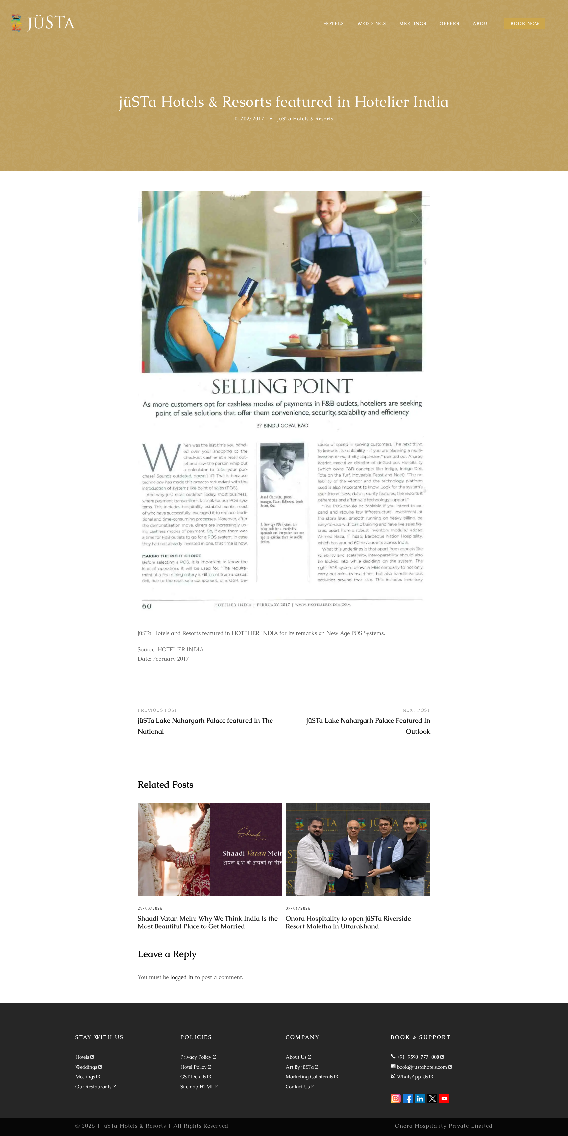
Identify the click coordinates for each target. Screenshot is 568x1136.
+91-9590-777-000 (418, 1057)
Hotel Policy (193, 1067)
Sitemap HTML (197, 1086)
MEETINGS (413, 23)
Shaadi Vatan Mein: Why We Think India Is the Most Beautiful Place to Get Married (208, 922)
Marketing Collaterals (309, 1077)
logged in (181, 977)
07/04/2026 (298, 908)
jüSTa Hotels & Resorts (305, 118)
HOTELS (333, 23)
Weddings (86, 1067)
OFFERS (450, 23)
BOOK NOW (525, 23)
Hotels (82, 1057)
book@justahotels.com (422, 1067)
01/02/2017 (249, 118)
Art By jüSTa (300, 1067)
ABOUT (482, 23)
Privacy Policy (195, 1057)
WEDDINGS (371, 23)
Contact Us (298, 1086)
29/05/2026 (150, 908)
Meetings (85, 1077)
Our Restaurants (93, 1086)
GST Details (193, 1077)
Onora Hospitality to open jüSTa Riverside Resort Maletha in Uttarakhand (348, 922)
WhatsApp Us (412, 1077)
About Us (296, 1057)
